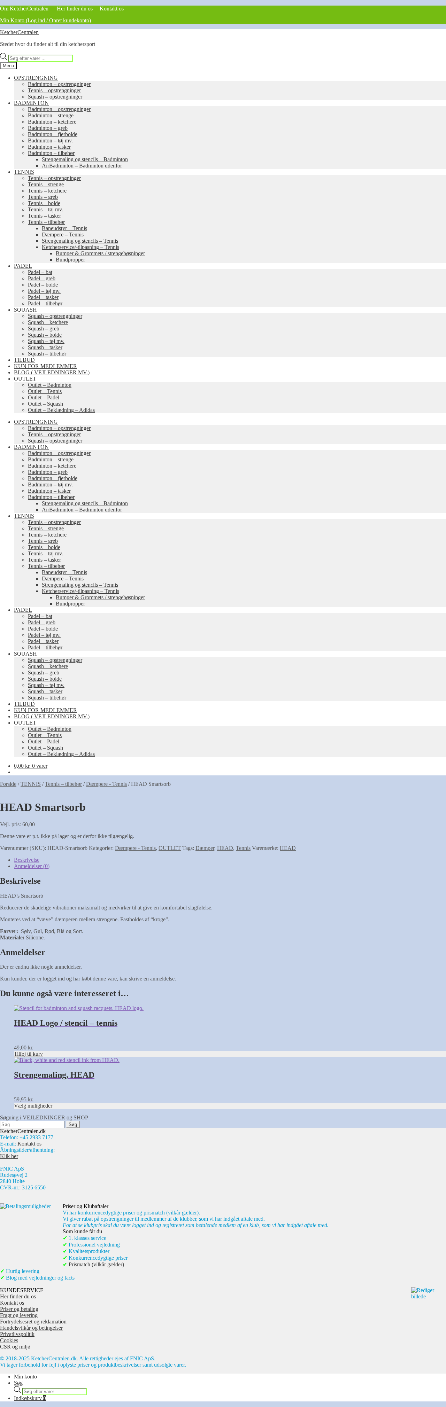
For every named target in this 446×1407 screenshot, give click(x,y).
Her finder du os (75, 8)
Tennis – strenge (46, 184)
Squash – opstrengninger (55, 97)
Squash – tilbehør (47, 354)
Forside (8, 784)
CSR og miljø (15, 1347)
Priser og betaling (19, 1309)
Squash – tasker (45, 347)
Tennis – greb (43, 197)
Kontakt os (112, 8)
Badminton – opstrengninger (59, 84)
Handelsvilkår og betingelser (31, 1328)
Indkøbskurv (30, 1398)
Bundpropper (70, 260)
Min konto (25, 1376)
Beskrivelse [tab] (26, 860)
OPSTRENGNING (36, 78)
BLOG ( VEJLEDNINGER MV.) (52, 372)
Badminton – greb (48, 128)
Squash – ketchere (48, 322)
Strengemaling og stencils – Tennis (80, 241)
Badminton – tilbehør (51, 153)
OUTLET (25, 379)
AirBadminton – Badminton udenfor (82, 166)
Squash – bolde (45, 335)
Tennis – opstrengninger (54, 90)
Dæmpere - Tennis (106, 784)
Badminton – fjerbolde (52, 134)
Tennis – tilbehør (46, 222)
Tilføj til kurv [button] (28, 1054)
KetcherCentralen (19, 32)
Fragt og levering (19, 1315)
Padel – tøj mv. (44, 291)
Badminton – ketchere (52, 122)
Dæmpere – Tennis (63, 234)
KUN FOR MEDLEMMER (45, 366)
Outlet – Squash (45, 404)
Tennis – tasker (44, 216)
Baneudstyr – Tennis (64, 228)
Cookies (9, 1340)
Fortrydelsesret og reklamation (33, 1321)
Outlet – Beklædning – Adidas (61, 410)
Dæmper (204, 848)
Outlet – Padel (43, 397)
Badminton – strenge (51, 115)
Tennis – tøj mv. (45, 209)
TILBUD (24, 360)
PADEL (23, 266)
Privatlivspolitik (17, 1334)
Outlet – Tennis (45, 391)
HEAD (225, 848)
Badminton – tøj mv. (50, 140)
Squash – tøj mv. (46, 341)
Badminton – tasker (49, 147)
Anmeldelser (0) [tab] (31, 866)
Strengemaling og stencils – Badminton (85, 159)
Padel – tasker (43, 297)
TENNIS (24, 172)
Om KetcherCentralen (24, 8)
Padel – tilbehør (45, 303)
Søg (18, 1383)
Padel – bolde (43, 285)
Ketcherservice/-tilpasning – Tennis (80, 247)
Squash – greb (43, 328)
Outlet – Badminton (49, 385)
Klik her (9, 1156)
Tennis (243, 848)
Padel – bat (40, 272)
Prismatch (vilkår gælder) (96, 1264)
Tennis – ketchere (47, 191)
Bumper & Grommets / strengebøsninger (100, 253)
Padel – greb (41, 278)
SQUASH (25, 310)
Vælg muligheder (33, 1106)
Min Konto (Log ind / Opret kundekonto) (45, 20)
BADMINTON (31, 103)
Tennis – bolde (44, 203)
